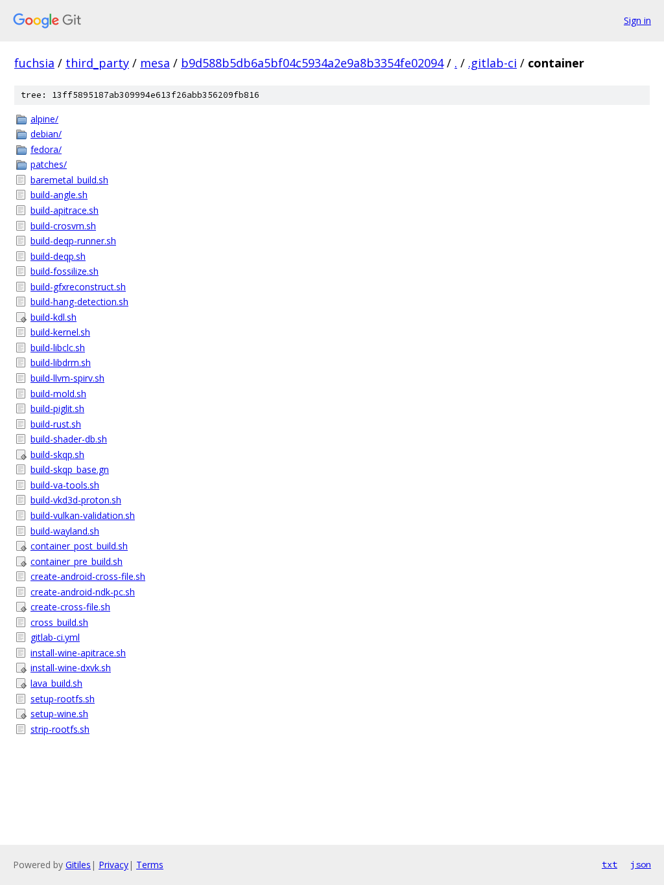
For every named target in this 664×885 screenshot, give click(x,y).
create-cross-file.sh (70, 607)
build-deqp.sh (58, 256)
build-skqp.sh (57, 454)
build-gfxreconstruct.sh (78, 287)
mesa (155, 63)
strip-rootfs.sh (59, 729)
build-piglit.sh (57, 408)
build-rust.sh (55, 424)
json (640, 864)
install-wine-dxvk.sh (70, 667)
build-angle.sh (59, 195)
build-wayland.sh (64, 531)
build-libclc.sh (57, 347)
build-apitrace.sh (64, 210)
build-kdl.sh (53, 317)
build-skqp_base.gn (69, 469)
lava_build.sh (56, 683)
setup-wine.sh (59, 713)
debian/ (46, 134)
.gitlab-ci (492, 63)
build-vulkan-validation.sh (82, 515)
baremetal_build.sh (69, 180)
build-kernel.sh (60, 332)
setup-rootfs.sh (62, 699)
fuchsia (34, 63)
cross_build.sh (59, 622)
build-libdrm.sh (60, 362)
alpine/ (44, 119)
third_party (97, 63)
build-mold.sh (58, 393)
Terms (149, 864)
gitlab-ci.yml (55, 637)
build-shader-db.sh (68, 439)
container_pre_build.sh (76, 561)
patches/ (48, 164)
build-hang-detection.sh (79, 301)
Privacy (113, 864)
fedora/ (46, 149)
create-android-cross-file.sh (87, 576)
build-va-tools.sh (64, 485)
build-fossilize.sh (64, 271)
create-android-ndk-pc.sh (82, 592)
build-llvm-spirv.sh (67, 378)
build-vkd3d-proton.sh (75, 500)
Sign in (637, 20)
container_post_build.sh (79, 546)
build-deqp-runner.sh (73, 241)
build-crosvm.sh (63, 226)
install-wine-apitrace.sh (78, 653)
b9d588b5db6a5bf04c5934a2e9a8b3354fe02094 (312, 63)
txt (609, 864)
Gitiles (78, 864)
